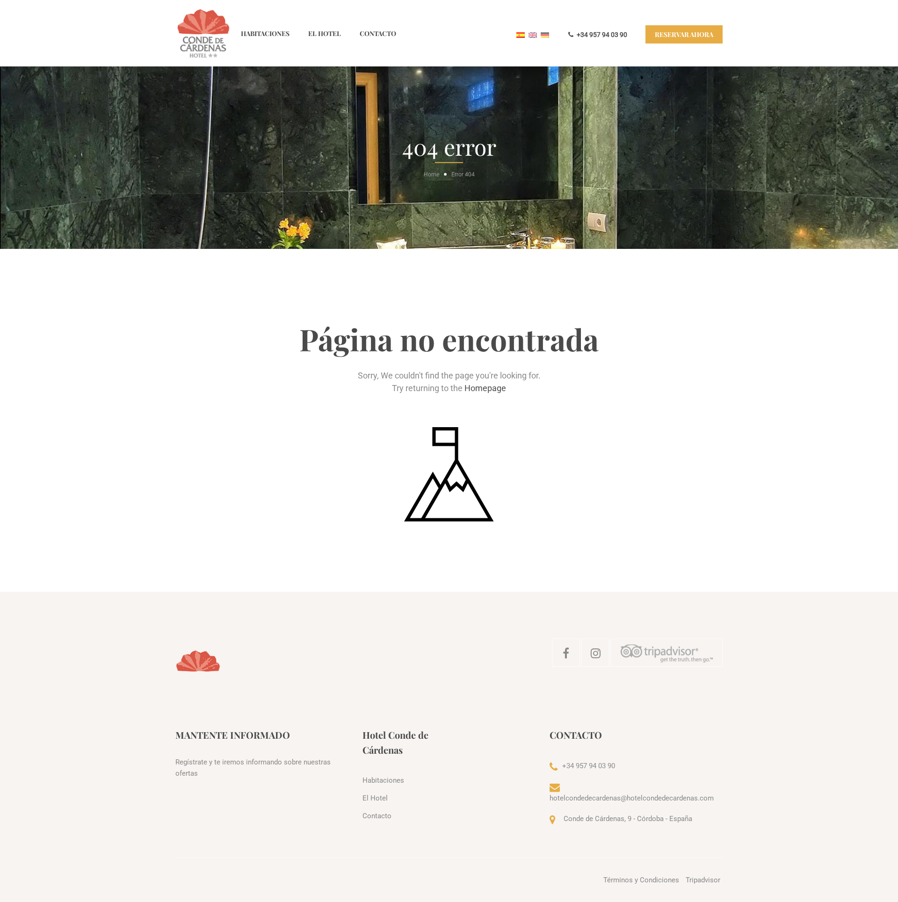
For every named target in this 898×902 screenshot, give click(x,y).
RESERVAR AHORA (684, 34)
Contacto (378, 33)
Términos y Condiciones (641, 880)
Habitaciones (265, 33)
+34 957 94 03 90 (601, 34)
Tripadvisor (703, 880)
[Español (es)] (520, 34)
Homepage (485, 388)
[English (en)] (533, 34)
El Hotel (324, 33)
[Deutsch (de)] (545, 34)
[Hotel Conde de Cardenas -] (203, 33)
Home (431, 174)
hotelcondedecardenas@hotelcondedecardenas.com (632, 798)
